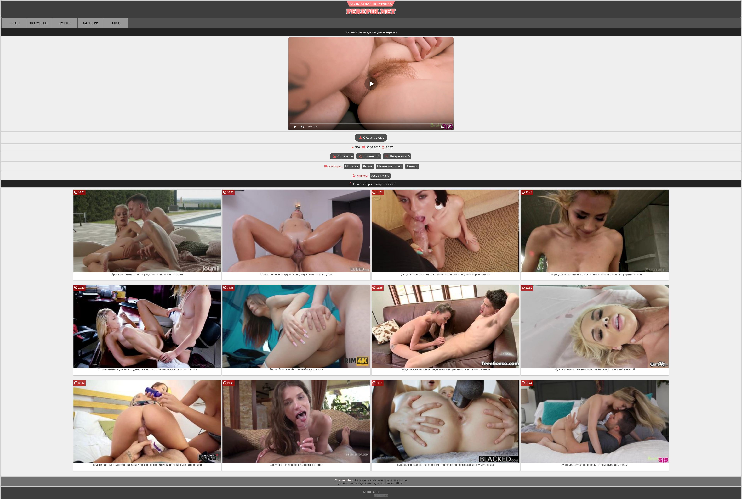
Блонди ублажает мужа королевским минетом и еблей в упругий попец (594, 274)
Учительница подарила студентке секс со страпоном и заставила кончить (147, 369)
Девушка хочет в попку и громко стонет (296, 464)
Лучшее (65, 23)
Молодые (351, 166)
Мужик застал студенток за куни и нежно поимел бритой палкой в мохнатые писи (147, 464)
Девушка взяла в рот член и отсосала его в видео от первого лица (445, 274)
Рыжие (367, 166)
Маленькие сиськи (389, 166)
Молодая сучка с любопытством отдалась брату (594, 464)
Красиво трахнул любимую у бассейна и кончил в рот (147, 274)
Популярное (39, 23)
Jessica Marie (380, 175)
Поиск (115, 23)
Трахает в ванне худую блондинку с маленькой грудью (296, 274)
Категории (90, 23)
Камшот (412, 166)
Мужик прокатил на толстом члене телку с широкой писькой (594, 369)
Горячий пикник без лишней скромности (296, 369)
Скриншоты (345, 156)
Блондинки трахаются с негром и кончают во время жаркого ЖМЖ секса (445, 464)
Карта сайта (371, 491)
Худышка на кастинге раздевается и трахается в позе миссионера (445, 369)
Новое (14, 23)
